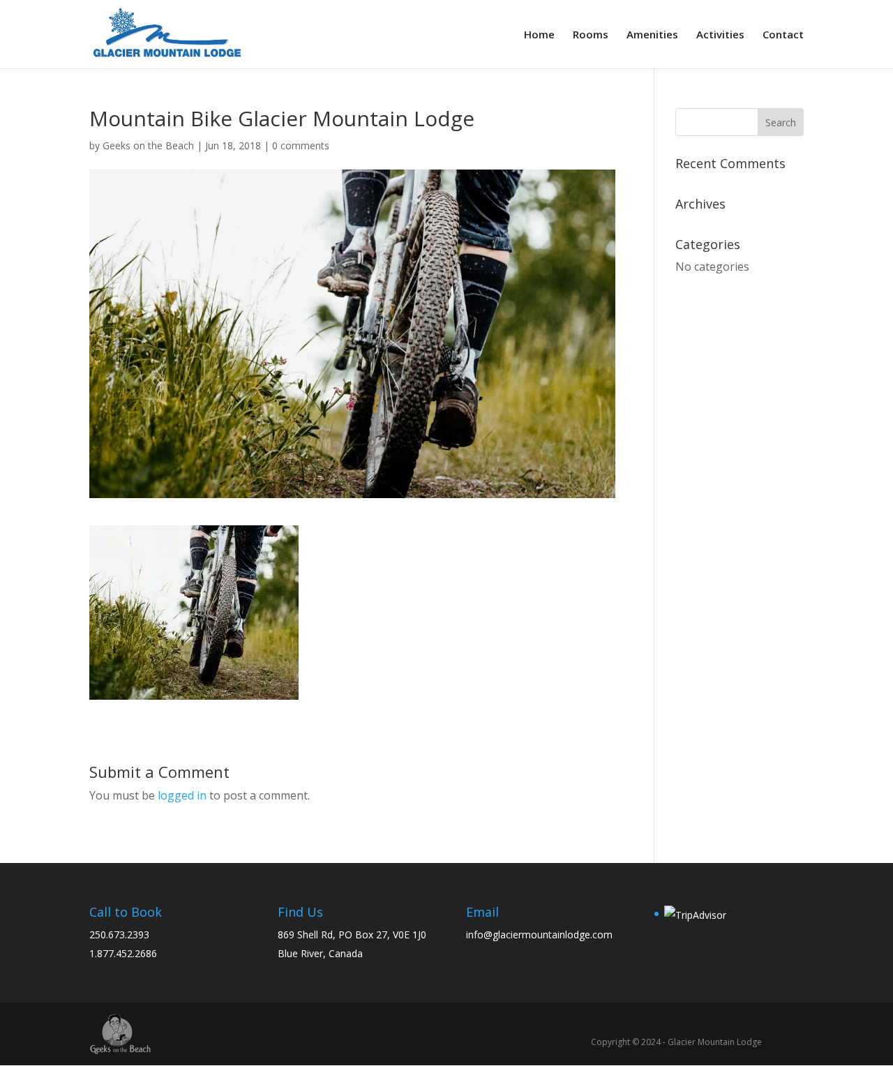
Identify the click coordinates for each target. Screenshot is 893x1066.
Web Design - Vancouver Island (120, 1034)
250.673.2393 (119, 934)
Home (539, 35)
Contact (783, 35)
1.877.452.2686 (123, 953)
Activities (720, 35)
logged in (182, 795)
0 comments (300, 145)
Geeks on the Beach (148, 145)
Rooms (590, 35)
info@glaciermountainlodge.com (539, 934)
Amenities (652, 35)
